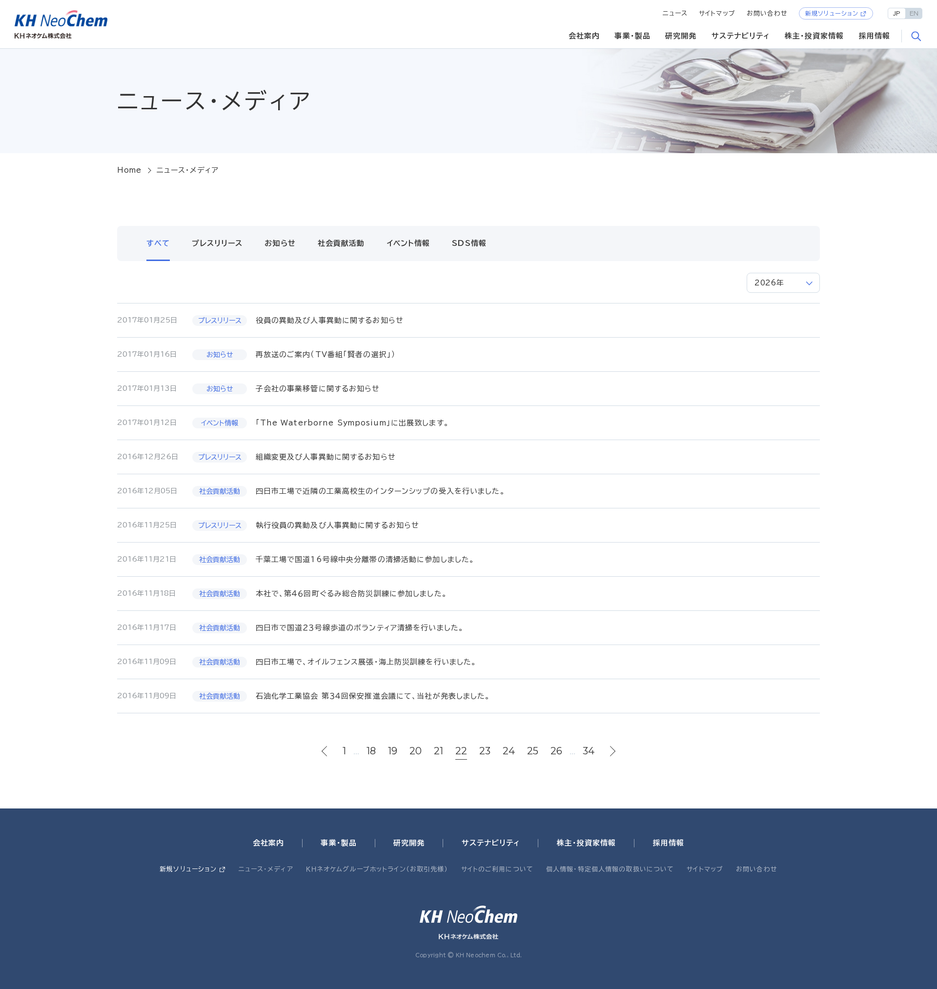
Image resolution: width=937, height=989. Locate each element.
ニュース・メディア (266, 869)
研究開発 (681, 36)
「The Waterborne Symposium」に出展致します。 (352, 422)
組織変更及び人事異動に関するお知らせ (326, 457)
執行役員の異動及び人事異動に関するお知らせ (338, 525)
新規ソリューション (831, 13)
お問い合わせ (767, 13)
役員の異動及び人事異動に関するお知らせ (330, 320)
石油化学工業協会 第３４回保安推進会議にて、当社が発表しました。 (373, 696)
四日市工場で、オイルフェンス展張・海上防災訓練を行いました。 (366, 662)
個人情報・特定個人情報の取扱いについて (610, 869)
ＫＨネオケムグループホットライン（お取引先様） (377, 869)
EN (914, 13)
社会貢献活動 (341, 243)
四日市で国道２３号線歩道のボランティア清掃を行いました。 (360, 627)
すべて (158, 243)
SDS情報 (469, 243)
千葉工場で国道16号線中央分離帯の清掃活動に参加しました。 (365, 559)
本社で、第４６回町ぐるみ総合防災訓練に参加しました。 (351, 593)
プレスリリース (217, 243)
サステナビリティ (741, 36)
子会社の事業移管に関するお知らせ (318, 388)
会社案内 (584, 36)
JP (896, 13)
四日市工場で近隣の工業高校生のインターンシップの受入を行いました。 (380, 491)
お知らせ (280, 243)
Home (129, 170)
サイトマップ (717, 13)
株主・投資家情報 (814, 36)
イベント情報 (408, 243)
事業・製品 (632, 36)
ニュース (675, 13)
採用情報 (875, 36)
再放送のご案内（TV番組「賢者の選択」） (326, 354)
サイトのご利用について (497, 869)
